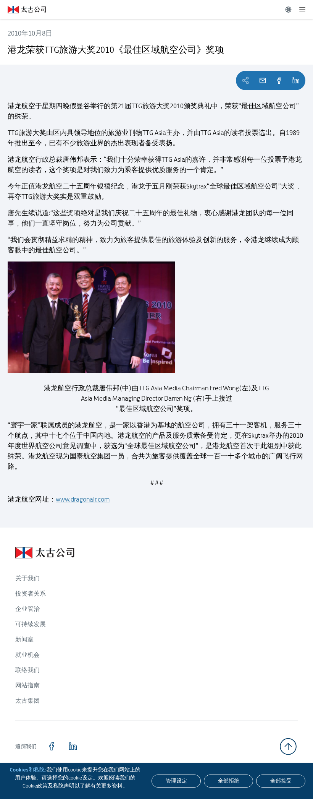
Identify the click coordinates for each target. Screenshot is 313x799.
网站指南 (27, 685)
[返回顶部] (288, 746)
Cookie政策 (35, 786)
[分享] (279, 80)
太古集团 (27, 700)
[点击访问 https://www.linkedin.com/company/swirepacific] (73, 746)
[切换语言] (288, 9)
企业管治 (27, 608)
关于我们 (27, 578)
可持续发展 (30, 624)
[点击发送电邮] (262, 80)
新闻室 (24, 639)
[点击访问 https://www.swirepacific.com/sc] (23, 9)
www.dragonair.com (83, 499)
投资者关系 (30, 593)
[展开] (302, 9)
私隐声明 (63, 786)
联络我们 (27, 670)
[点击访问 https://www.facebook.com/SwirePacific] (51, 746)
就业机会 (27, 654)
